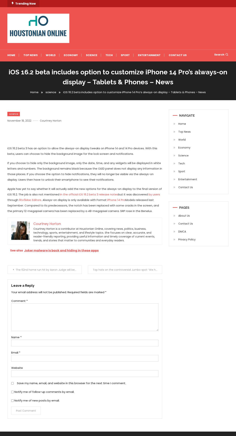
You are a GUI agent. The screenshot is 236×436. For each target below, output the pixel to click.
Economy (71, 55)
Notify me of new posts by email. (37, 400)
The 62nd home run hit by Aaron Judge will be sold (48, 270)
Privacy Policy (187, 239)
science (13, 114)
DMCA (182, 231)
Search (219, 54)
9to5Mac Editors (30, 200)
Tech (109, 55)
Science (91, 55)
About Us (184, 216)
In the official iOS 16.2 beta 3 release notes (89, 194)
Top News (30, 55)
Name (16, 337)
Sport (125, 55)
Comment (19, 301)
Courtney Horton (50, 121)
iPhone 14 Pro (116, 200)
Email (15, 352)
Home (11, 55)
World (51, 55)
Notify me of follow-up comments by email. (44, 392)
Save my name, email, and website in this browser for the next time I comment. (71, 383)
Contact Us (178, 55)
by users (154, 194)
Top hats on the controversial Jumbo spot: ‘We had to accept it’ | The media (127, 270)
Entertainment (149, 55)
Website (17, 368)
